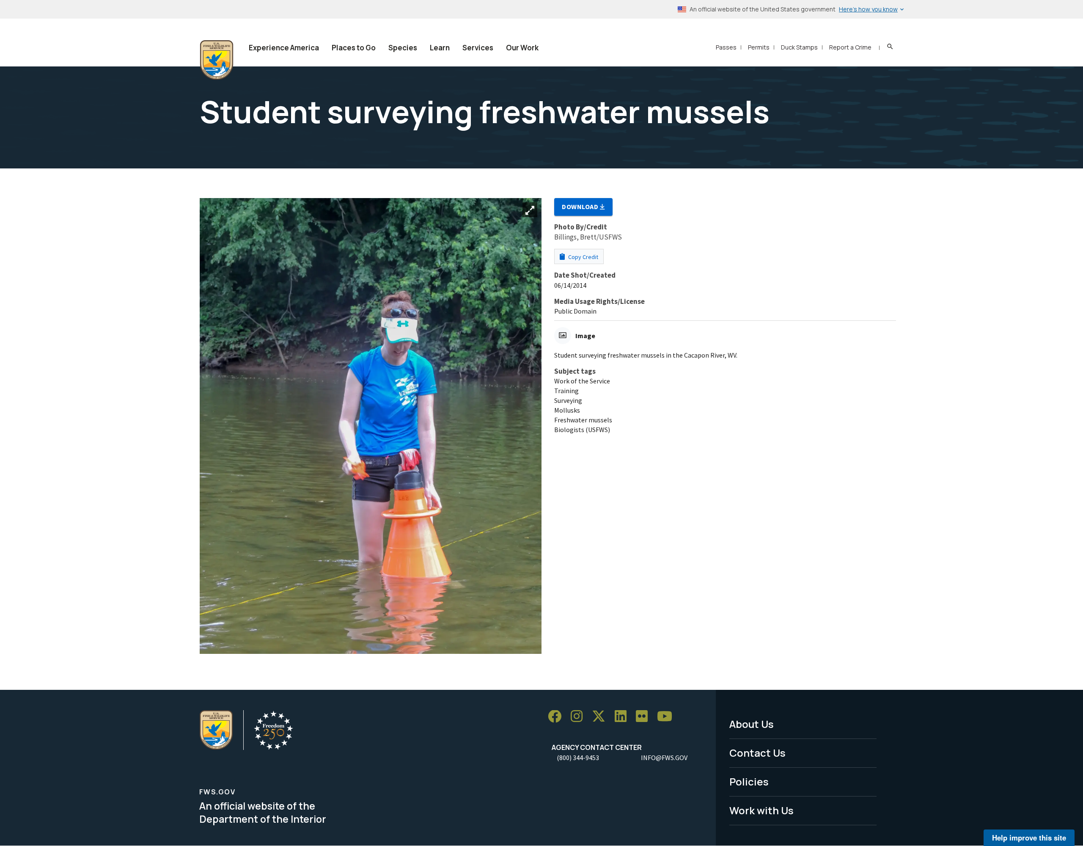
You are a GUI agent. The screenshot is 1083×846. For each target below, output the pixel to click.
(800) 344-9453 (578, 757)
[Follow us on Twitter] (601, 716)
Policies (749, 781)
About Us (751, 724)
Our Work (522, 47)
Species (402, 47)
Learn (440, 47)
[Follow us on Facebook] (557, 716)
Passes (726, 47)
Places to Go (354, 47)
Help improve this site (1029, 837)
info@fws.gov (664, 757)
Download (581, 206)
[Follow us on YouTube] (667, 716)
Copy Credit (582, 257)
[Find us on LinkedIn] (623, 716)
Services (477, 47)
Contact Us (757, 753)
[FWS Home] (217, 60)
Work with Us (761, 810)
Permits (759, 47)
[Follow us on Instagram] (579, 716)
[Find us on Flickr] (645, 716)
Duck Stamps (799, 47)
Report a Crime (850, 47)
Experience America (284, 47)
